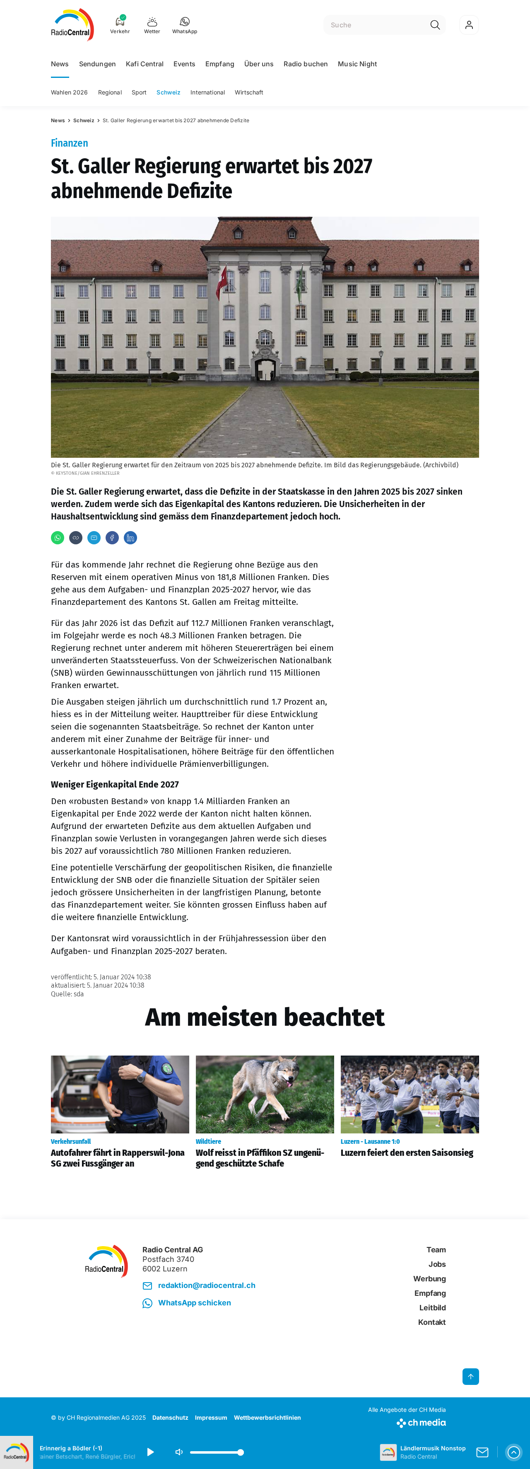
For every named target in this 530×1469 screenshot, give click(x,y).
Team (436, 1249)
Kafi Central (145, 64)
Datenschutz (170, 1417)
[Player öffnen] (514, 1452)
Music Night (357, 64)
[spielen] (150, 1452)
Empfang (219, 64)
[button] (185, 25)
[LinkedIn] (130, 537)
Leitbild (432, 1307)
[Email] (94, 537)
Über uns (259, 64)
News (60, 64)
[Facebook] (112, 537)
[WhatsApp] (57, 537)
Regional (110, 92)
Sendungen (97, 64)
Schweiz (169, 92)
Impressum (211, 1417)
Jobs (437, 1264)
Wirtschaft (249, 92)
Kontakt (432, 1322)
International (207, 92)
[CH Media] (407, 1421)
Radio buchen (306, 64)
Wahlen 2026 (69, 92)
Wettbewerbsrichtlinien (267, 1417)
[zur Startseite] (72, 24)
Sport (139, 92)
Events (184, 64)
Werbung (429, 1278)
